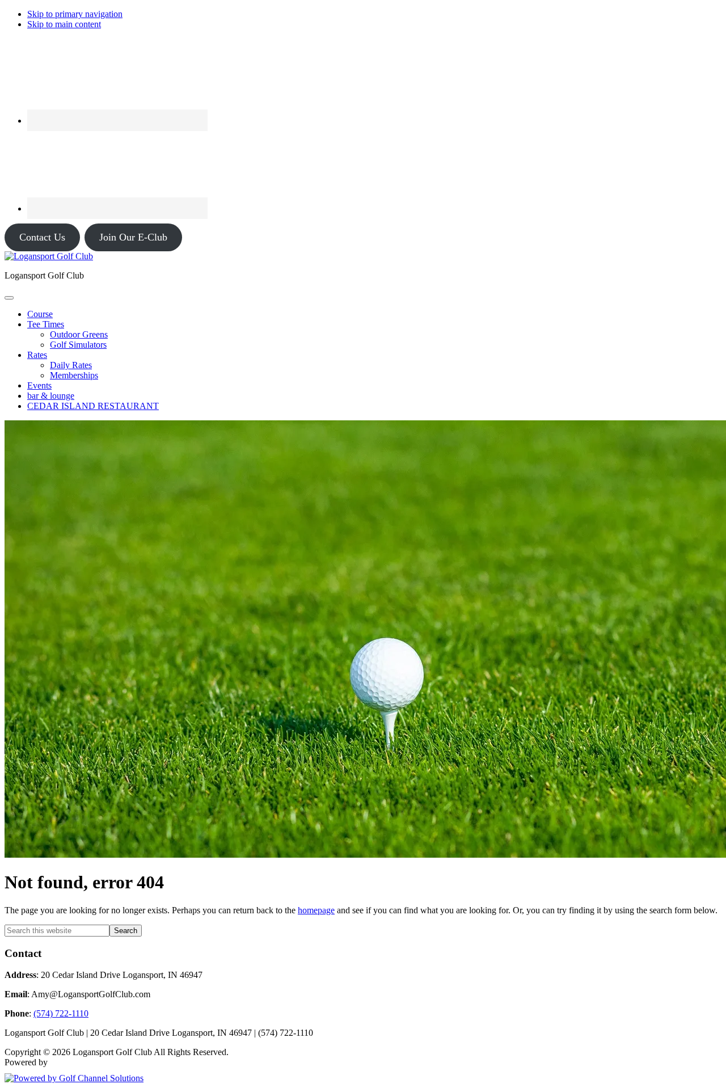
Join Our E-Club (133, 237)
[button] (45, 324)
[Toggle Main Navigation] (9, 298)
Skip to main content (64, 24)
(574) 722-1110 (60, 1013)
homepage (316, 910)
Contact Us (42, 237)
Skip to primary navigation (75, 14)
